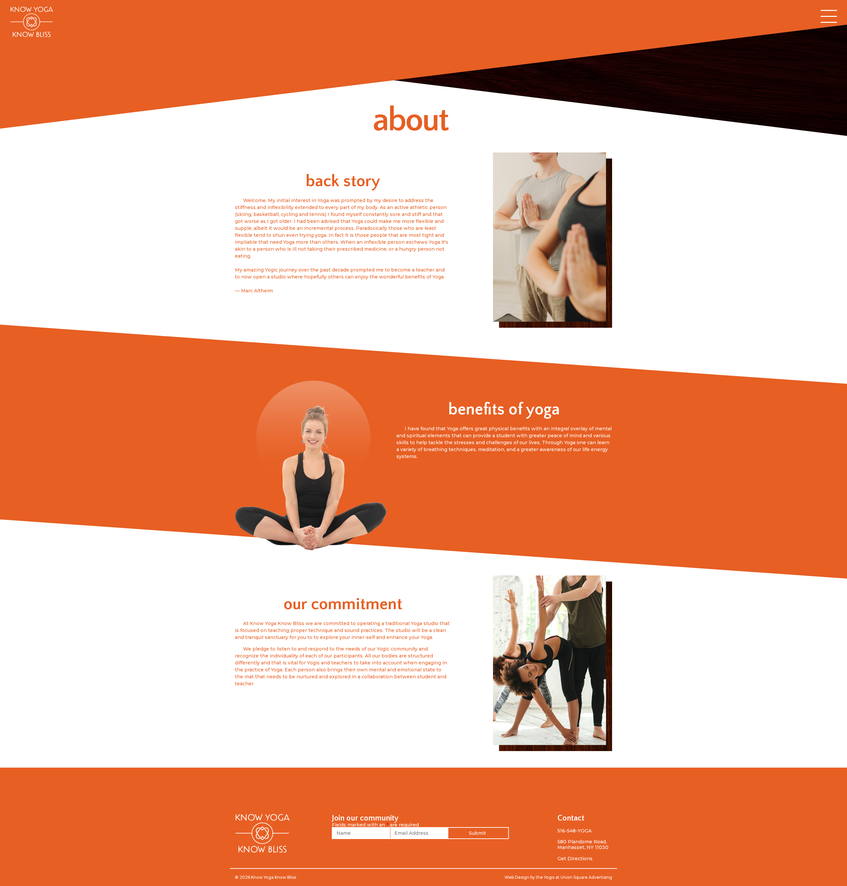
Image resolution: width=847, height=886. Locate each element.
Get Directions (575, 859)
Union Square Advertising (586, 877)
